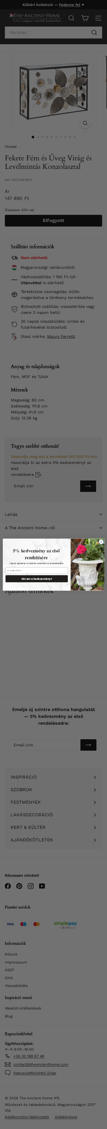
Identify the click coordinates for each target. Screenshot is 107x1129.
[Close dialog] (101, 542)
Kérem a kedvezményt (36, 578)
